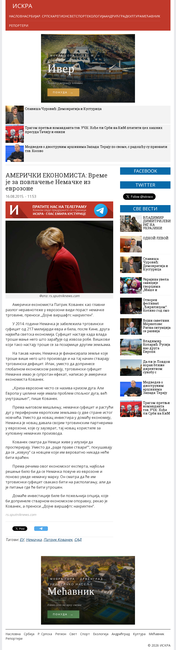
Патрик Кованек (58, 539)
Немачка (34, 539)
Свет (72, 16)
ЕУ (22, 539)
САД (77, 539)
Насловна (18, 16)
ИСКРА (22, 6)
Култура (134, 16)
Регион (61, 16)
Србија (32, 16)
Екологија (96, 16)
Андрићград (116, 16)
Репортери (18, 25)
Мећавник (151, 16)
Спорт (81, 16)
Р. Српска (46, 16)
